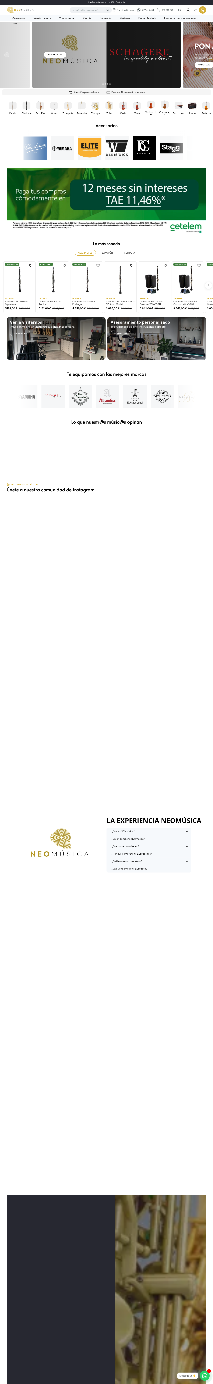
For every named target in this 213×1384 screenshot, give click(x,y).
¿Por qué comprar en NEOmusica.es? (131, 853)
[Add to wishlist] (31, 265)
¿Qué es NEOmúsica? (123, 831)
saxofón (107, 252)
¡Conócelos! (55, 54)
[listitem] (13, 23)
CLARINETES (85, 252)
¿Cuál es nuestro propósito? (126, 861)
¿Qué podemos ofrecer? (125, 846)
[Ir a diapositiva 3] (107, 84)
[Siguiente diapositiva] (202, 107)
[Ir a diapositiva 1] (103, 84)
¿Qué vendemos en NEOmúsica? (129, 868)
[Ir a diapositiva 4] (110, 84)
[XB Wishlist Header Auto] (195, 10)
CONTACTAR (120, 333)
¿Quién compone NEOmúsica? (128, 838)
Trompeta (128, 252)
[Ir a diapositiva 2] (105, 84)
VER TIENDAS (20, 333)
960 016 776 (167, 9)
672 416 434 (148, 9)
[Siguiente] (206, 54)
